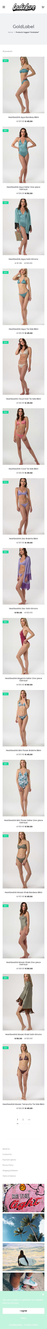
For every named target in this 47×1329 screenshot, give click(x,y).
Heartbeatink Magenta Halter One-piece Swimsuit (23, 679)
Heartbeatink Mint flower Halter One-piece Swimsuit (23, 821)
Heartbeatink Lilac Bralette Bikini (23, 538)
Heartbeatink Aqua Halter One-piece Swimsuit (23, 188)
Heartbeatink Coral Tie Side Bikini (23, 468)
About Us (6, 1149)
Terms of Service (9, 1176)
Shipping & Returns (10, 1170)
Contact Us (7, 1154)
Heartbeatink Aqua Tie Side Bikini (23, 329)
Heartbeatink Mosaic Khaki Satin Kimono (23, 1034)
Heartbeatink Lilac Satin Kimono (23, 608)
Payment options (9, 1160)
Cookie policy (16, 1324)
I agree (23, 1310)
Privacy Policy (31, 1324)
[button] (43, 1294)
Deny (23, 1318)
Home (10, 32)
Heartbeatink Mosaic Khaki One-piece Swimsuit (23, 963)
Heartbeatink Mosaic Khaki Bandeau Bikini (23, 892)
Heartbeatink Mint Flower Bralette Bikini (23, 750)
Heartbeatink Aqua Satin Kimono (23, 259)
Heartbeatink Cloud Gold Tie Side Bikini (23, 399)
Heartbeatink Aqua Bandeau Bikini (23, 117)
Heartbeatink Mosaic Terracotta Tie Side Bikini (23, 1104)
